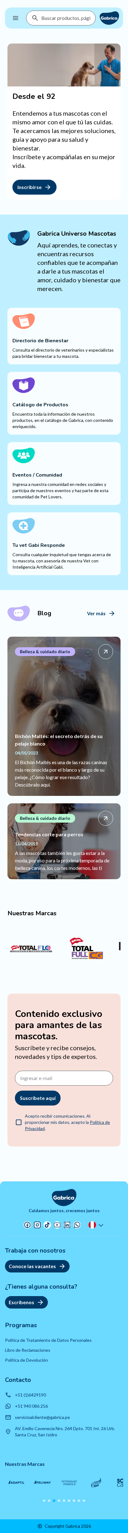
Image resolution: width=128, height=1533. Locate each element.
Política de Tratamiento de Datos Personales (48, 1340)
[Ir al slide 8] (79, 1500)
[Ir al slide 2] (49, 1500)
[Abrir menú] (15, 18)
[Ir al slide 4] (59, 1500)
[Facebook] (27, 1225)
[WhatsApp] (77, 1225)
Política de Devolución (26, 1360)
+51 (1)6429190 (30, 1394)
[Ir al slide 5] (64, 1500)
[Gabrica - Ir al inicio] (109, 18)
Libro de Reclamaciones (27, 1350)
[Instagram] (37, 1225)
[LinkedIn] (67, 1225)
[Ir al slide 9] (84, 1500)
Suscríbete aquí (38, 1098)
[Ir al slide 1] (44, 1500)
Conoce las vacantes (32, 1266)
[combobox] (65, 18)
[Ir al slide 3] (54, 1500)
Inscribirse (29, 187)
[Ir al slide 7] (74, 1500)
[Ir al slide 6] (69, 1500)
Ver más (96, 613)
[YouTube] (57, 1225)
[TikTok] (47, 1225)
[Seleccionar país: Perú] (97, 1225)
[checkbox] (18, 1122)
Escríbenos (21, 1302)
